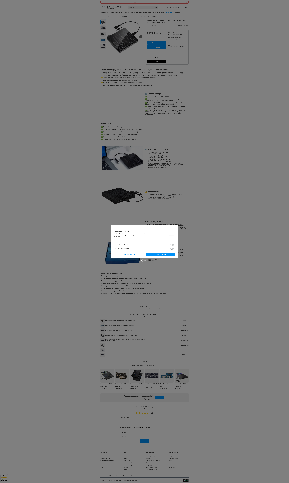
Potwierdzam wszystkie (160, 254)
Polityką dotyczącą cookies (148, 233)
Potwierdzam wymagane (129, 254)
